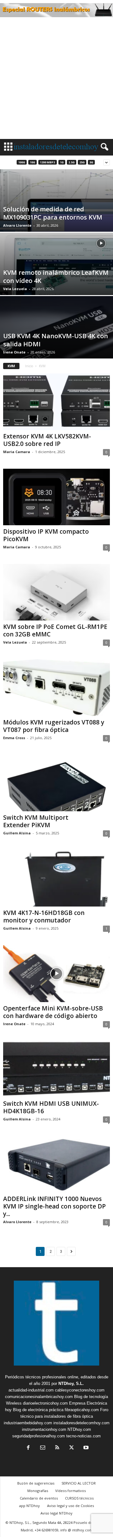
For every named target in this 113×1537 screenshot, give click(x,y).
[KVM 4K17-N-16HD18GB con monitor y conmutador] (56, 878)
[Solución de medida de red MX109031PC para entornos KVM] (56, 225)
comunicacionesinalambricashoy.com (39, 1396)
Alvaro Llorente (17, 225)
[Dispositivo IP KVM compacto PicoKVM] (56, 497)
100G (21, 162)
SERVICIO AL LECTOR (79, 1483)
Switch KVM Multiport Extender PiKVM (35, 821)
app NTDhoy (29, 1505)
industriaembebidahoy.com (28, 1423)
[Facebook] (28, 1448)
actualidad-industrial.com (31, 1390)
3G (91, 162)
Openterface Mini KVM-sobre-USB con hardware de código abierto (53, 1012)
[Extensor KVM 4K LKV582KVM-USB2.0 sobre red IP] (56, 401)
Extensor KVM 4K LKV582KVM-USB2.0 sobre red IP (47, 440)
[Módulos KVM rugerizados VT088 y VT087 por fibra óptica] (56, 687)
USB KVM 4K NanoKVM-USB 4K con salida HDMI (55, 340)
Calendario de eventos (39, 1498)
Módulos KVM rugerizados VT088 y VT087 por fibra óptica (53, 726)
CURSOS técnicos (79, 1498)
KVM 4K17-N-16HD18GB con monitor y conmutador (43, 916)
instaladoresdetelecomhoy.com (81, 1423)
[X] (71, 1448)
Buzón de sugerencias (35, 1483)
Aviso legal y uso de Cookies (70, 1505)
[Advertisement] (56, 79)
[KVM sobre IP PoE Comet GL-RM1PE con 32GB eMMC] (56, 592)
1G (62, 162)
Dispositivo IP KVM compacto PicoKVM (46, 535)
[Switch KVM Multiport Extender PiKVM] (56, 783)
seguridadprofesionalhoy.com (38, 1436)
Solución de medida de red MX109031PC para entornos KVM (52, 213)
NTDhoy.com (79, 1429)
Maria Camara (16, 451)
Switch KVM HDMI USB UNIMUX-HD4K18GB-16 (51, 1107)
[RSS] (57, 1448)
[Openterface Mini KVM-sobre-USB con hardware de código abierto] (56, 973)
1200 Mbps (47, 162)
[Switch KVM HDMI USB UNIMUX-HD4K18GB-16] (56, 1069)
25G (82, 162)
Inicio (29, 366)
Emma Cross (14, 737)
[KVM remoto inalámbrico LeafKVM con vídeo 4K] (56, 288)
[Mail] (42, 1448)
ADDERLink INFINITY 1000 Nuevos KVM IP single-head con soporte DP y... (54, 1206)
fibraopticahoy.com (82, 1409)
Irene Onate (14, 352)
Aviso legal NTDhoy (56, 1513)
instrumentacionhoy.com (44, 1429)
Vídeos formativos (70, 1490)
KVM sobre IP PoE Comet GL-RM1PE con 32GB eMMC (55, 630)
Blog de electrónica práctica (38, 1409)
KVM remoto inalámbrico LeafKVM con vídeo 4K (56, 276)
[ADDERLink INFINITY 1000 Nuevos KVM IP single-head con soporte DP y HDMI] (56, 1164)
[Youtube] (85, 1448)
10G (32, 162)
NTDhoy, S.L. (71, 1383)
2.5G (71, 162)
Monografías (37, 1490)
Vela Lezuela (15, 288)
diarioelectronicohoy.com (45, 1403)
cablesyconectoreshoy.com (80, 1390)
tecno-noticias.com (83, 1436)
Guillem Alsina (17, 833)
